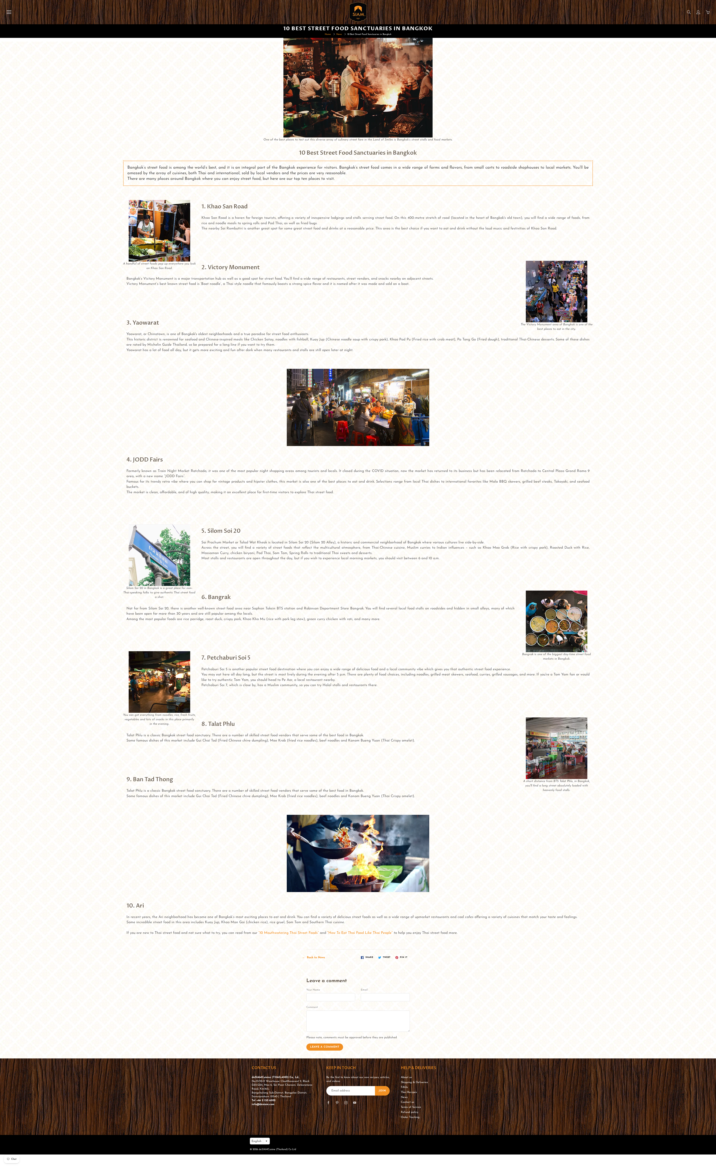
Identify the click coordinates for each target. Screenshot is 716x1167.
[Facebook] (328, 1102)
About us (406, 1077)
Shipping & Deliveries (414, 1082)
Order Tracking (410, 1117)
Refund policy (409, 1112)
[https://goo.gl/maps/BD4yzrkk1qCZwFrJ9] (556, 748)
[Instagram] (346, 1102)
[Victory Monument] (556, 291)
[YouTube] (354, 1102)
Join (382, 1090)
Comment (312, 1007)
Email (364, 989)
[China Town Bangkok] (358, 407)
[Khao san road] (159, 230)
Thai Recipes (409, 1092)
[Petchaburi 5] (159, 681)
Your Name (313, 989)
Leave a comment (324, 1047)
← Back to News (313, 957)
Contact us (407, 1102)
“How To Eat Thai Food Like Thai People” (360, 933)
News (339, 34)
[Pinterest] (337, 1102)
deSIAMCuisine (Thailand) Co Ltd (277, 1149)
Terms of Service (411, 1107)
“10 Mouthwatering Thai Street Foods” (288, 933)
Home (328, 34)
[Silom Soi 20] (159, 554)
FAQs (404, 1087)
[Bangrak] (556, 621)
